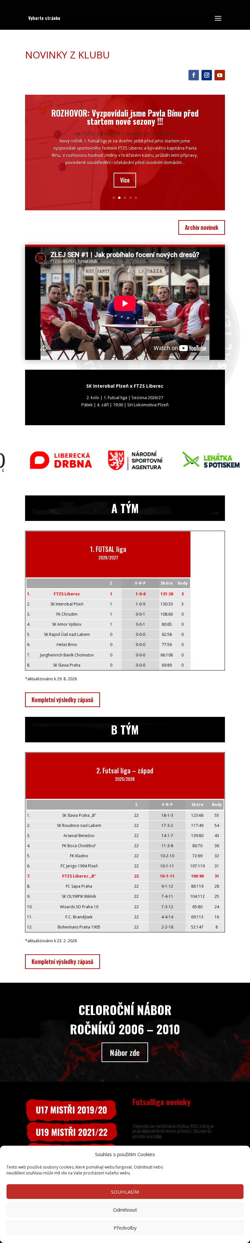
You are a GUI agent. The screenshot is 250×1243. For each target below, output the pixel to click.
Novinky (134, 133)
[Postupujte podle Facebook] (193, 75)
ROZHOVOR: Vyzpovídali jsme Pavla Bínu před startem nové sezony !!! (125, 117)
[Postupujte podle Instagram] (206, 75)
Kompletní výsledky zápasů (62, 699)
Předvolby (125, 1227)
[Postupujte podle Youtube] (220, 75)
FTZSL (88, 133)
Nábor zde (125, 1052)
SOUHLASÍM (125, 1191)
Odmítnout (125, 1209)
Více (125, 180)
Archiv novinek (201, 227)
